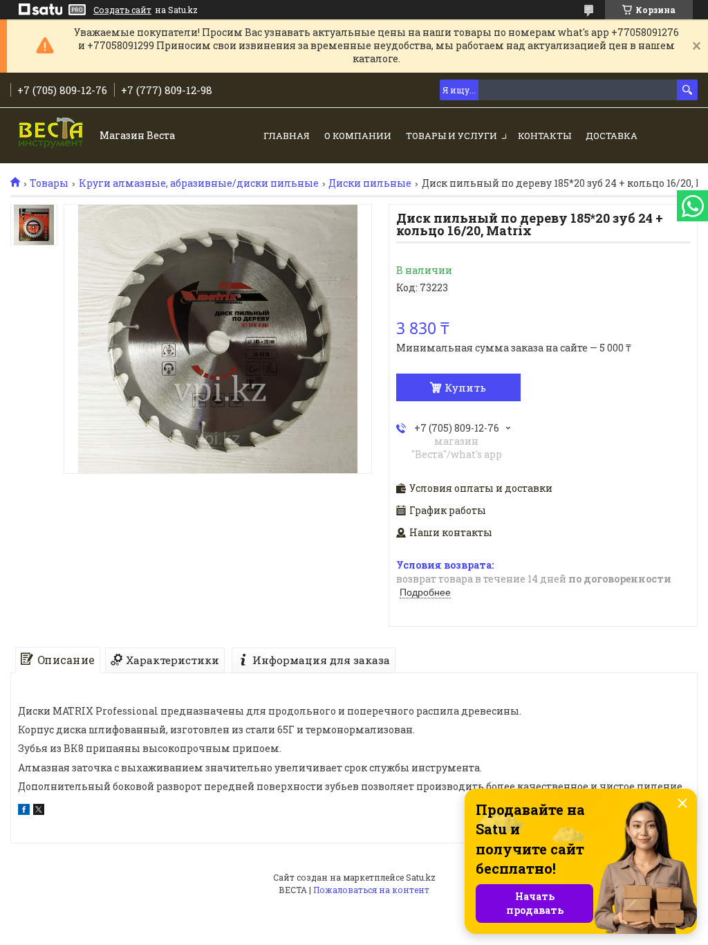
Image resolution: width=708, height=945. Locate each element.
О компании (357, 135)
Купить (465, 387)
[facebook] (24, 811)
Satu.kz (421, 877)
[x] (38, 811)
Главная (286, 135)
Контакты (544, 135)
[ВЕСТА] (52, 137)
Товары (49, 183)
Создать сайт (122, 10)
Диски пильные (369, 183)
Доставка (611, 135)
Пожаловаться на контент (371, 889)
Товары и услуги (451, 135)
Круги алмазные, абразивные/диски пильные (199, 183)
